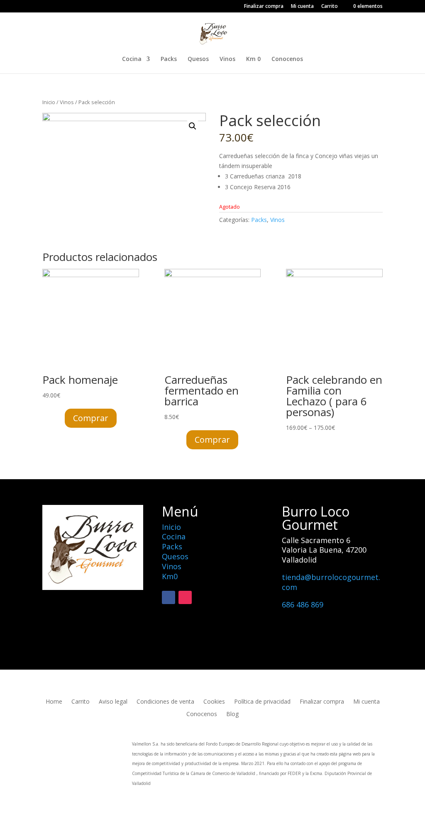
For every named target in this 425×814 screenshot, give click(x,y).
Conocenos (287, 59)
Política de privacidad (262, 702)
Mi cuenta (302, 7)
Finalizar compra (263, 7)
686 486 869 (302, 604)
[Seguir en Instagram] (185, 597)
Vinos (227, 59)
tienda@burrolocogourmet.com (331, 582)
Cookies (214, 702)
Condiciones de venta (165, 702)
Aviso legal (113, 702)
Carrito (329, 7)
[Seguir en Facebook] (168, 597)
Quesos (198, 59)
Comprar (90, 418)
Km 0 (253, 59)
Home (54, 702)
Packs (169, 59)
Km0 (170, 576)
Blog (232, 714)
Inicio (48, 102)
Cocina (132, 59)
